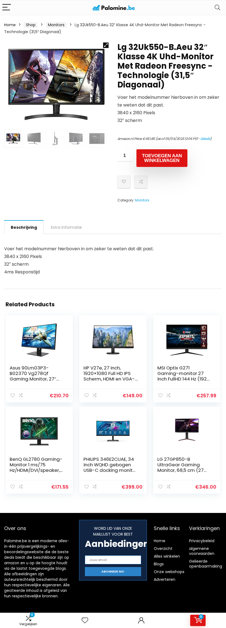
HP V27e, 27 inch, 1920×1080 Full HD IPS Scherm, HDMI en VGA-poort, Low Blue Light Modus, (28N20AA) (109, 378)
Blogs (159, 564)
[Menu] (6, 7)
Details (205, 138)
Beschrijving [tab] (24, 227)
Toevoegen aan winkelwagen (162, 158)
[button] (106, 45)
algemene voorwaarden (201, 551)
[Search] (217, 7)
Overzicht (163, 548)
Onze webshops (169, 571)
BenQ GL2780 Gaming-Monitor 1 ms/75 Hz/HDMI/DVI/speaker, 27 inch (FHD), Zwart (36, 467)
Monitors (56, 25)
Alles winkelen (167, 556)
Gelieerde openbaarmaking (205, 563)
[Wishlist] (85, 620)
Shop (31, 25)
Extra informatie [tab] (66, 227)
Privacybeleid (201, 541)
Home (10, 25)
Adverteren (164, 579)
